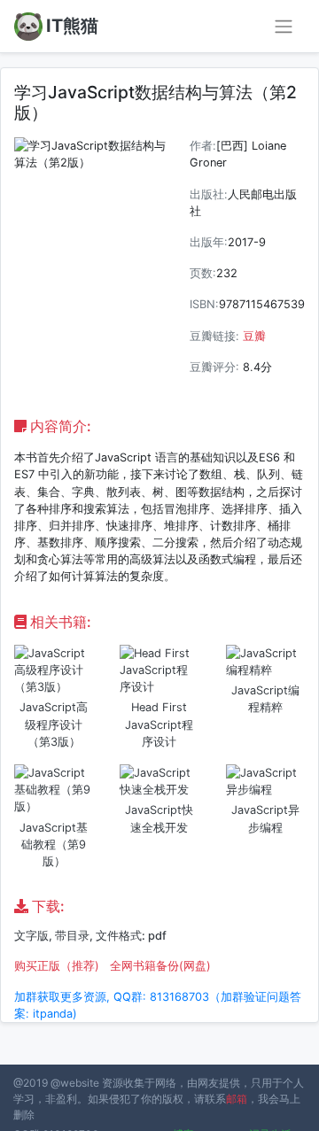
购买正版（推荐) (56, 965)
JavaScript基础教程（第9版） (53, 844)
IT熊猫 (72, 25)
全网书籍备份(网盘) (160, 965)
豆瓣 (254, 336)
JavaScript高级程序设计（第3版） (53, 724)
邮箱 (236, 1098)
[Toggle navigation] (283, 26)
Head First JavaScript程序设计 (159, 724)
